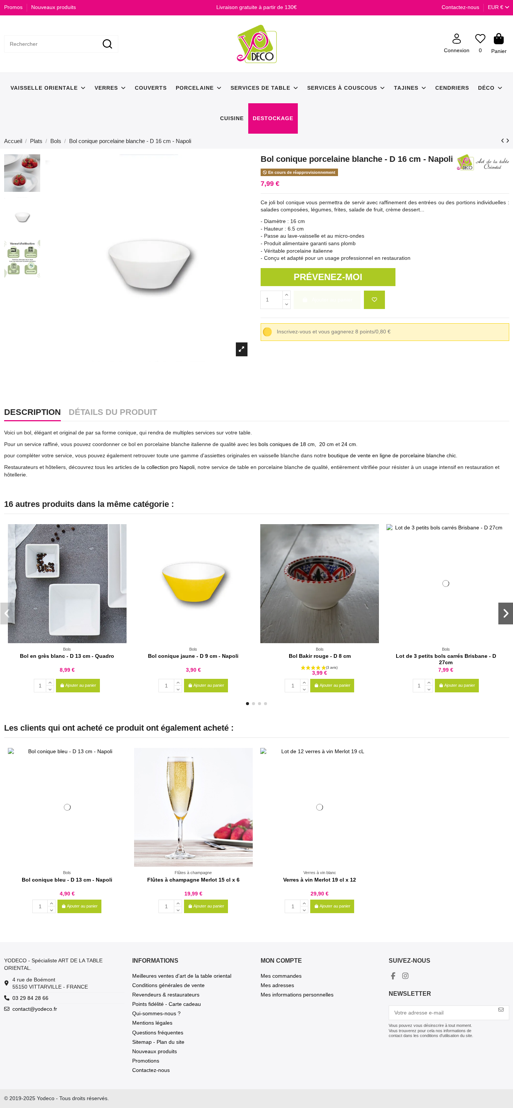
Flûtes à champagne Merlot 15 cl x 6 (193, 880)
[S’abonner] (501, 1010)
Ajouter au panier (80, 685)
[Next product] (507, 141)
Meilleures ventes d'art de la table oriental (181, 976)
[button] (247, 703)
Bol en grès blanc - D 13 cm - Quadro (67, 656)
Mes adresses (277, 985)
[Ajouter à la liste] (374, 300)
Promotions (145, 1061)
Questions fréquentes (157, 1033)
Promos (14, 7)
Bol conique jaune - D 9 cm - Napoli (193, 656)
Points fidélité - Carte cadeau (166, 1004)
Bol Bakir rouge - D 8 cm (320, 656)
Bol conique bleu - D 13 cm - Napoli (67, 880)
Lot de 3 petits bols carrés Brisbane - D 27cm (446, 659)
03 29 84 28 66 (30, 998)
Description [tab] (32, 413)
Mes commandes (281, 976)
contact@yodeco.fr (34, 1009)
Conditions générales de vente (168, 985)
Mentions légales (152, 1023)
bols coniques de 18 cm (286, 444)
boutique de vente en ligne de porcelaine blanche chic (392, 455)
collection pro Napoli (170, 467)
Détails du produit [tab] (113, 413)
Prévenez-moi (328, 277)
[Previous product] (503, 141)
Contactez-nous (460, 7)
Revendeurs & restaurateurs (165, 995)
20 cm (326, 444)
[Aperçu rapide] (121, 548)
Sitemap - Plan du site (158, 1042)
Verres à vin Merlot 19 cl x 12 (319, 880)
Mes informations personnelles (297, 995)
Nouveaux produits (53, 7)
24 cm (348, 444)
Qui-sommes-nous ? (156, 1013)
